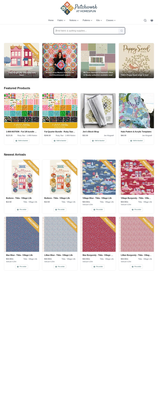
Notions (72, 20)
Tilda (25, 202)
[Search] (145, 20)
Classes (109, 20)
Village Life (33, 202)
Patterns (86, 20)
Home (51, 20)
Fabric (60, 20)
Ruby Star (21, 135)
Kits (98, 20)
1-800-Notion (32, 135)
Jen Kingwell (109, 135)
